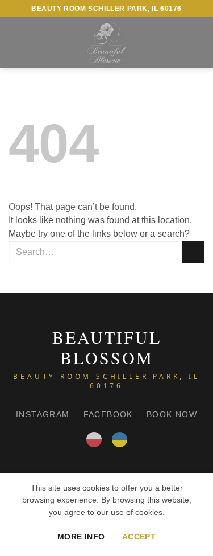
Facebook (108, 414)
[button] (15, 42)
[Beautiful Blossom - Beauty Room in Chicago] (106, 42)
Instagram (43, 414)
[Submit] (193, 252)
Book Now (172, 414)
